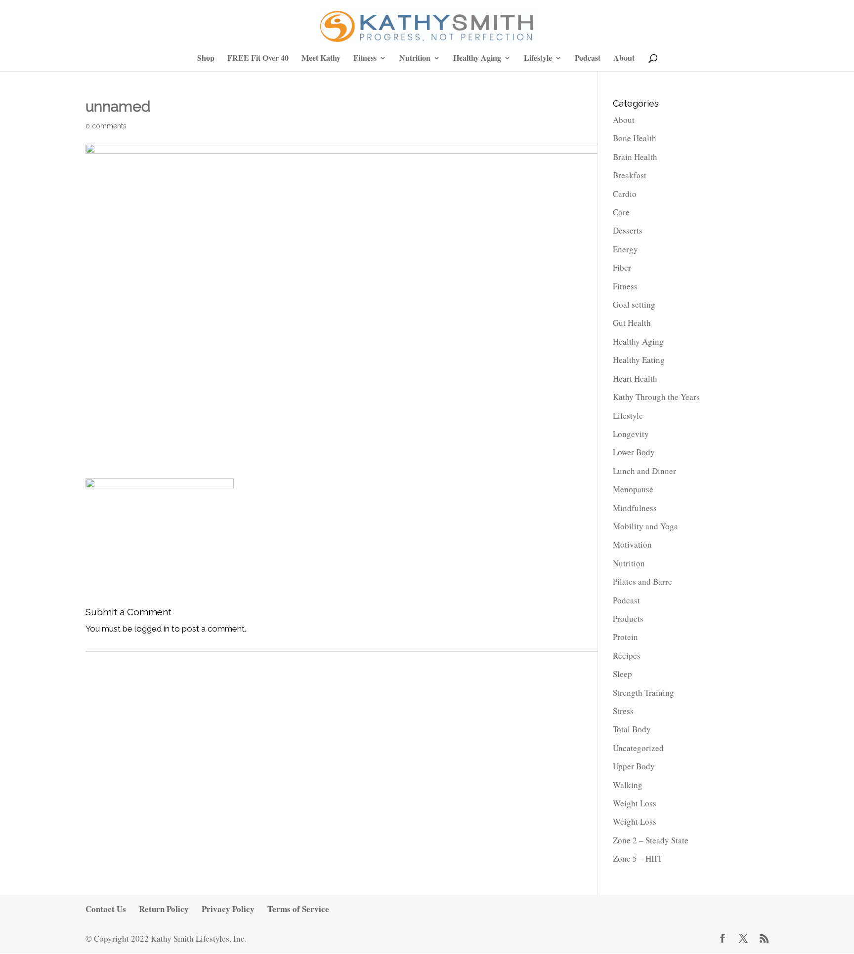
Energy (625, 249)
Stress (623, 710)
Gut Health (632, 322)
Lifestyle (538, 58)
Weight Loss (634, 803)
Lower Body (634, 452)
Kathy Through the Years (656, 396)
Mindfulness (635, 508)
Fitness (365, 58)
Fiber (622, 267)
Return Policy (164, 909)
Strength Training (643, 692)
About (624, 58)
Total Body (632, 729)
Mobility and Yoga (645, 526)
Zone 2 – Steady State (650, 840)
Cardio (625, 193)
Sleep (622, 673)
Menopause (633, 489)
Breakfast (629, 175)
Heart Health (635, 378)
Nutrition (414, 58)
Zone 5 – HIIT (637, 858)
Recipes (626, 655)
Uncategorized (638, 748)
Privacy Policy (228, 909)
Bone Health (634, 138)
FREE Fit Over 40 (258, 58)
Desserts (627, 230)
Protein (625, 636)
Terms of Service (298, 909)
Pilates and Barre (642, 581)
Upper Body (634, 766)
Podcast (587, 58)
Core (621, 212)
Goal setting (634, 304)
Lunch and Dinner (644, 471)
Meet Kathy (321, 58)
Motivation (632, 544)
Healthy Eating (639, 359)
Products (628, 618)
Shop (205, 58)
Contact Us (105, 909)
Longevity (631, 433)
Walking (627, 785)
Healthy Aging (477, 58)
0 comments (106, 126)
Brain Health (635, 156)
